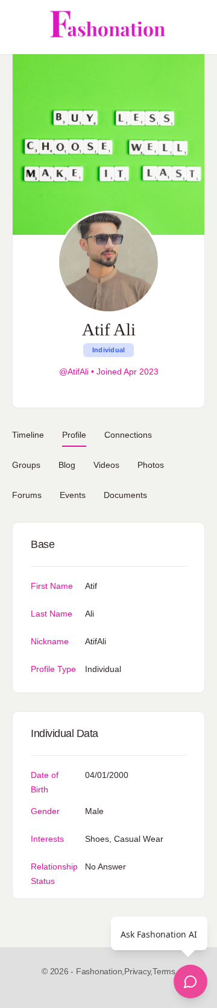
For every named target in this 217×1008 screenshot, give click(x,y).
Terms (164, 971)
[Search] (194, 27)
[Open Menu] (19, 27)
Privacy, (138, 971)
